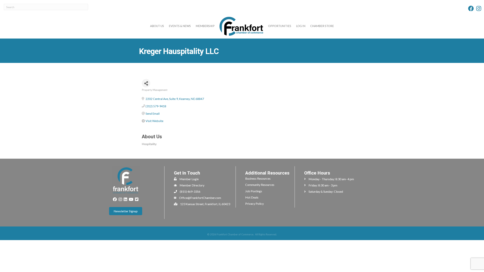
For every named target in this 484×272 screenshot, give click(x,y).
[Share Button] (146, 83)
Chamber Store (322, 26)
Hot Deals (251, 197)
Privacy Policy (254, 203)
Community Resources (259, 184)
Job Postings (253, 191)
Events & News (180, 26)
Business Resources (258, 178)
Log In (300, 26)
